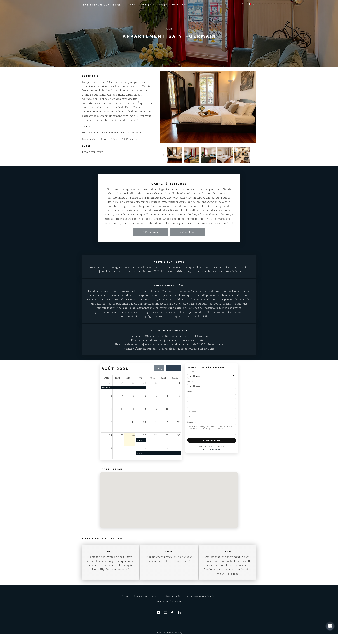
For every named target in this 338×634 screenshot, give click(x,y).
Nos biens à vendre (170, 596)
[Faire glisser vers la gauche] (163, 155)
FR (253, 4)
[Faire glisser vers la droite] (253, 155)
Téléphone (192, 411)
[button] (147, 4)
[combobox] (251, 4)
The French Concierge (172, 632)
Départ (190, 381)
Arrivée (190, 371)
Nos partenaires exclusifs (199, 596)
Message (191, 422)
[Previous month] (170, 368)
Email (190, 401)
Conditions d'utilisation (169, 601)
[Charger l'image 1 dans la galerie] (174, 155)
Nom (189, 391)
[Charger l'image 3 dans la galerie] (208, 155)
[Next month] (177, 368)
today (159, 368)
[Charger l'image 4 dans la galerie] (225, 155)
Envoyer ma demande (211, 440)
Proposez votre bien (145, 596)
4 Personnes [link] (150, 231)
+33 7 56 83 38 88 (211, 449)
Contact (126, 596)
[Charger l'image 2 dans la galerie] (191, 155)
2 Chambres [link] (187, 231)
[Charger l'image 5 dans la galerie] (242, 155)
